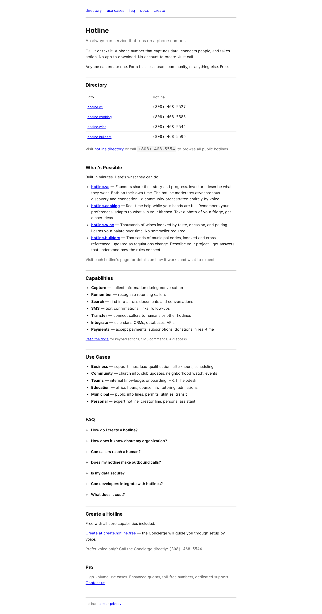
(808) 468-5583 (169, 117)
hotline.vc (95, 107)
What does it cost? (108, 494)
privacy (115, 604)
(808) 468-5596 (169, 136)
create (159, 10)
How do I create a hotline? (114, 430)
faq (132, 10)
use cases (115, 10)
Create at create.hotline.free (111, 533)
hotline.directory (109, 149)
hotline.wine (96, 127)
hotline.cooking (99, 117)
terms (103, 604)
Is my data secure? (108, 473)
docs (144, 10)
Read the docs (97, 339)
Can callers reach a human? (116, 451)
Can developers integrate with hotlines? (127, 483)
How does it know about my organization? (129, 440)
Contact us (95, 582)
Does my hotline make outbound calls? (126, 462)
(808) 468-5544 (169, 126)
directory (94, 10)
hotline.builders (99, 137)
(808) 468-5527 (169, 106)
